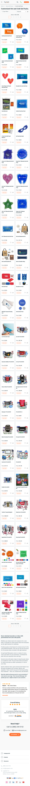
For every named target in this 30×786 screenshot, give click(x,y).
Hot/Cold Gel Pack (19, 311)
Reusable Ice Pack (19, 286)
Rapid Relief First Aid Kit (7, 537)
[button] (11, 42)
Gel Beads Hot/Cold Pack (7, 35)
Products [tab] (6, 757)
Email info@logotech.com (20, 730)
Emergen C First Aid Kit (6, 411)
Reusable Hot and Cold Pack (21, 86)
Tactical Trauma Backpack (7, 512)
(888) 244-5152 (7, 766)
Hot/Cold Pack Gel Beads (7, 562)
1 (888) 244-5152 (21, 2)
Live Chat (8, 730)
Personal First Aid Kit (20, 437)
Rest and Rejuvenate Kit (20, 236)
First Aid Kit (18, 462)
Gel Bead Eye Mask (20, 136)
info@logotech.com (8, 768)
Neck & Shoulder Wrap (20, 261)
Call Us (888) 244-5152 (15, 727)
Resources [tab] (6, 761)
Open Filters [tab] (5, 11)
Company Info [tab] (7, 753)
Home (2, 6)
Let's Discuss (14, 734)
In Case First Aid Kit (20, 361)
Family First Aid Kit (5, 487)
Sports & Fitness (9, 6)
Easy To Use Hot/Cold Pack (7, 587)
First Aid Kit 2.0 (19, 411)
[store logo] (6, 2)
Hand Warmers (5, 111)
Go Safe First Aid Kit (20, 336)
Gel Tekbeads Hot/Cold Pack (7, 236)
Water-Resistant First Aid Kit (7, 437)
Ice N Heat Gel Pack (6, 336)
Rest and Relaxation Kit (6, 261)
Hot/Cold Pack (4, 286)
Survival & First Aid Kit (6, 462)
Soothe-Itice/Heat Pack (20, 111)
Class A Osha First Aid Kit (7, 386)
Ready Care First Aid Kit (21, 512)
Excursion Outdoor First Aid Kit (8, 361)
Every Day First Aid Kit (20, 537)
